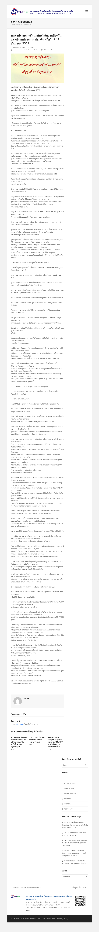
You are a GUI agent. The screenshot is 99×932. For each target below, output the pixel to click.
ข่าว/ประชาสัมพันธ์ (23, 50)
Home (13, 25)
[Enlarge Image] (37, 68)
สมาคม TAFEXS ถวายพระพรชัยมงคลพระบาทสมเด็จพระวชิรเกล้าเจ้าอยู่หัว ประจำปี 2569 (74, 853)
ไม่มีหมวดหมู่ (69, 809)
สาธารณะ (67, 804)
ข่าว (15, 50)
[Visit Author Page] (17, 701)
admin (32, 48)
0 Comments (48, 50)
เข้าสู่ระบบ (19, 724)
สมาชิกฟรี (67, 799)
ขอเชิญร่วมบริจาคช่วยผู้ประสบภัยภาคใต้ (25, 887)
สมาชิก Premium (70, 794)
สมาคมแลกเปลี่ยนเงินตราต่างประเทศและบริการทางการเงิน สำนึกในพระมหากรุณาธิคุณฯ (19, 742)
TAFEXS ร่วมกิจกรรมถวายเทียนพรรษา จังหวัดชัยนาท (37, 739)
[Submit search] (85, 765)
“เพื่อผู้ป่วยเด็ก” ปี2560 (79, 887)
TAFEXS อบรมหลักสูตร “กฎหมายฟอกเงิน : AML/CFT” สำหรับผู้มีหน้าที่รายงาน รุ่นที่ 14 (55, 742)
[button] (86, 11)
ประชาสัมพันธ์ (34, 50)
